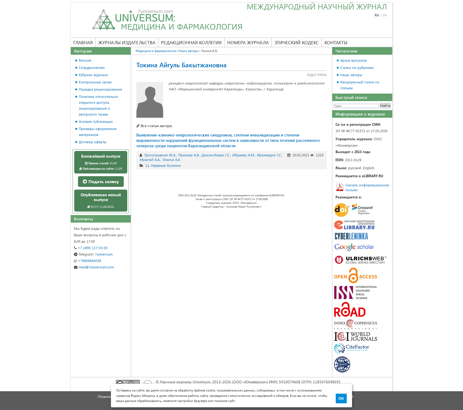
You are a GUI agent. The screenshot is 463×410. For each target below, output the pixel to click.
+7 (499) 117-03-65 (92, 247)
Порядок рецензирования (100, 89)
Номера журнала (248, 42)
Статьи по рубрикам (357, 67)
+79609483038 (89, 260)
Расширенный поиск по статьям (359, 85)
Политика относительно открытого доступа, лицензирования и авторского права (98, 105)
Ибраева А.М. (243, 155)
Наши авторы (351, 74)
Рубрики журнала (93, 74)
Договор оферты (92, 141)
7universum (96, 254)
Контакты (335, 42)
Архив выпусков (353, 60)
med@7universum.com (95, 267)
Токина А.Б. (171, 159)
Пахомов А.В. (188, 155)
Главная (83, 42)
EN (384, 15)
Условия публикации (96, 121)
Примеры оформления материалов (98, 131)
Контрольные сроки (95, 82)
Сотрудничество (92, 67)
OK (341, 398)
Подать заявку (103, 181)
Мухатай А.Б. (150, 159)
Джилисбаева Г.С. (215, 155)
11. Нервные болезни (163, 165)
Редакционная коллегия (191, 42)
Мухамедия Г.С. (269, 155)
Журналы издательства (126, 42)
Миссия (85, 60)
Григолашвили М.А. (160, 155)
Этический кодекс (296, 42)
